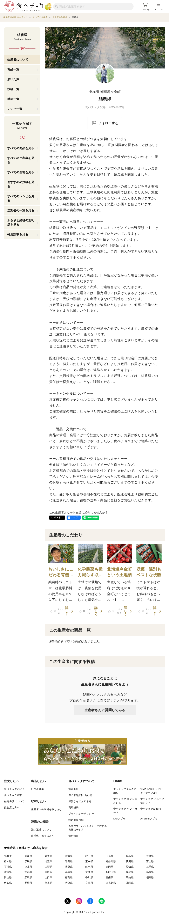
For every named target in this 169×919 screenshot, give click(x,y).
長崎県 (28, 882)
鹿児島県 (111, 882)
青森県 (28, 856)
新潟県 (130, 861)
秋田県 (89, 856)
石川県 (8, 866)
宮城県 (69, 856)
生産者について (17, 59)
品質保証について (14, 801)
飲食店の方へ (11, 807)
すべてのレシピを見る (20, 198)
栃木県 (8, 861)
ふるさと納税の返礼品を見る (20, 222)
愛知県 (130, 866)
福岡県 (150, 877)
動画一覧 (13, 99)
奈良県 (89, 872)
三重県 (150, 866)
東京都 (89, 861)
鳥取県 (130, 872)
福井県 (28, 866)
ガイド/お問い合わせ (80, 795)
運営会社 (73, 789)
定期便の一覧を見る (20, 210)
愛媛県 (109, 877)
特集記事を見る (17, 234)
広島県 (28, 877)
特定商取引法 (76, 819)
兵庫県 (69, 872)
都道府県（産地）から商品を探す (26, 847)
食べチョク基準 (13, 795)
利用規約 (73, 807)
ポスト (57, 517)
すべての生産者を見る (20, 160)
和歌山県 (111, 872)
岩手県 (48, 856)
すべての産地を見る (20, 172)
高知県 (130, 877)
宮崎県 (89, 882)
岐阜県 (89, 866)
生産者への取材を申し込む (46, 809)
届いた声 (13, 79)
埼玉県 (48, 861)
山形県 (109, 856)
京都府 (28, 872)
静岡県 (109, 866)
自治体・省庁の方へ (42, 835)
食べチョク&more (150, 808)
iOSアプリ (119, 818)
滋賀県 (8, 872)
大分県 (69, 882)
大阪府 (48, 872)
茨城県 (150, 856)
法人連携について (41, 829)
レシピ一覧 (14, 108)
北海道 (8, 856)
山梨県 (48, 866)
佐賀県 (8, 882)
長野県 (69, 866)
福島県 (130, 856)
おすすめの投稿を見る (20, 184)
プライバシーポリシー (81, 813)
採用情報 (73, 835)
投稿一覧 (13, 89)
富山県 (150, 861)
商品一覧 (13, 69)
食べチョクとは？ (14, 789)
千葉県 (69, 861)
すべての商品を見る (20, 148)
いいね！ (58, 611)
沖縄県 (130, 882)
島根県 (150, 872)
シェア (74, 517)
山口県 (48, 877)
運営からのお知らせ (80, 801)
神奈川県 (111, 861)
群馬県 (28, 861)
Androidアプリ (148, 818)
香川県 (89, 877)
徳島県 (69, 877)
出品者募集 (37, 789)
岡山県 (8, 877)
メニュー (158, 9)
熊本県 (48, 882)
